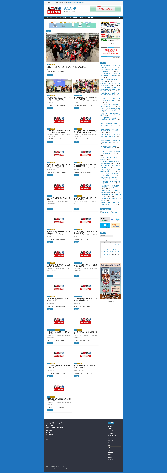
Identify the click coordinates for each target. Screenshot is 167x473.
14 (113, 249)
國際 (92, 17)
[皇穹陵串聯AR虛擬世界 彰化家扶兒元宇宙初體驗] (59, 348)
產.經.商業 (81, 17)
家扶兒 (69, 69)
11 (104, 249)
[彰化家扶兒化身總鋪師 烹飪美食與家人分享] (59, 314)
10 (101, 249)
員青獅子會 (95, 335)
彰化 (49, 64)
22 (116, 251)
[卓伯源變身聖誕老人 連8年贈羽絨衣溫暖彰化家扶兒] (86, 147)
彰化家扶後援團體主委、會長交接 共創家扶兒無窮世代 (85, 366)
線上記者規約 (49, 435)
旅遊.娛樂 (64, 17)
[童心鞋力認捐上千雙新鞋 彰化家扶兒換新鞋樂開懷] (86, 214)
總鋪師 (52, 337)
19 (107, 251)
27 (110, 254)
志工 (77, 270)
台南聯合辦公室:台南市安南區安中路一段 (56, 423)
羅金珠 (54, 169)
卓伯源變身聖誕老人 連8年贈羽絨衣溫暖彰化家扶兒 (85, 165)
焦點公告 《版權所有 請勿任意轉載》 (55, 428)
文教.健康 (69, 17)
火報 (109, 450)
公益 (67, 69)
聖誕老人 (83, 169)
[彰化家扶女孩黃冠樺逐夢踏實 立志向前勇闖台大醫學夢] (59, 247)
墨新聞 (109, 447)
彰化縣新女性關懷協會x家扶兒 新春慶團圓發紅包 (85, 198)
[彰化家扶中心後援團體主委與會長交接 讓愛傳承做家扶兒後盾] (86, 113)
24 (101, 254)
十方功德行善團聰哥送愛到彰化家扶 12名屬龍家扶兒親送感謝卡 (59, 131)
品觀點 (109, 443)
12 (107, 249)
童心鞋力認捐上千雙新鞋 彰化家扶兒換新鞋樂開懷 (85, 232)
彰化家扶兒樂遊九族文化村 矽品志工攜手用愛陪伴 (85, 266)
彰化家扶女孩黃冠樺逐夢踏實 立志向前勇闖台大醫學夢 (58, 266)
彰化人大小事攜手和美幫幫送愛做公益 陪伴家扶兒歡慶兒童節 (67, 67)
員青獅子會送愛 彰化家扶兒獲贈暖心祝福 (85, 333)
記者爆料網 (110, 459)
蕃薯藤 (109, 428)
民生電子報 (110, 452)
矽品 (80, 270)
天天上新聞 (110, 440)
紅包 (80, 203)
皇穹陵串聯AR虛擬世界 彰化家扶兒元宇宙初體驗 (59, 366)
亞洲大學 (67, 201)
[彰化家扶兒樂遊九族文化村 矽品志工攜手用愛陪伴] (86, 247)
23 (118, 251)
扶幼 (80, 136)
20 (110, 251)
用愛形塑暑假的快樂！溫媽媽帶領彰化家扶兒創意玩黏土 (85, 98)
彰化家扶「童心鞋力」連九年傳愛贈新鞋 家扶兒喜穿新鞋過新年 (58, 165)
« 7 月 (110, 260)
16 (118, 249)
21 (113, 251)
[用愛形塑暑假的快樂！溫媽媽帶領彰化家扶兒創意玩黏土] (86, 80)
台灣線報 (110, 457)
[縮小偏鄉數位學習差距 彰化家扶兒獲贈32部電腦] (59, 381)
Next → (96, 416)
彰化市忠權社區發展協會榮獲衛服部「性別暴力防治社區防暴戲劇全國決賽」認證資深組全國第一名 (110, 89)
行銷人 (109, 445)
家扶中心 (94, 134)
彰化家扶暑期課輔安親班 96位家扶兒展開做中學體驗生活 (85, 299)
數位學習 (51, 404)
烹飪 (50, 337)
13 (110, 249)
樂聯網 (109, 455)
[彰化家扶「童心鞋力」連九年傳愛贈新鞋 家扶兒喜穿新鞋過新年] (59, 147)
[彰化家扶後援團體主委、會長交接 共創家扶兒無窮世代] (86, 348)
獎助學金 (51, 102)
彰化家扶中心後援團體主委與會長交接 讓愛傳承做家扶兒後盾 (85, 131)
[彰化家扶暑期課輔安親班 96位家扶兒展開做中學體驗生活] (86, 281)
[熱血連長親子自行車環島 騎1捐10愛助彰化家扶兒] (59, 281)
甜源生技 (50, 303)
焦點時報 (70, 9)
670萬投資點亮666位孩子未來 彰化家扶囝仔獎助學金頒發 (58, 98)
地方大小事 (58, 17)
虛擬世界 (53, 370)
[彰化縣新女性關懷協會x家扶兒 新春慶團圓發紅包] (86, 180)
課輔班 (77, 102)
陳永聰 (56, 136)
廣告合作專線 (49, 425)
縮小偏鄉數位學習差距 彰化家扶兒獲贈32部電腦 (59, 400)
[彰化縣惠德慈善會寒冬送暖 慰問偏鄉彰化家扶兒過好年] (59, 214)
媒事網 (109, 438)
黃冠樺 (55, 270)
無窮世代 (82, 370)
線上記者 (48, 432)
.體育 (85, 17)
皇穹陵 (50, 370)
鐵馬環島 (53, 303)
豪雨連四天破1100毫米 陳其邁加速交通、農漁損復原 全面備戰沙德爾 (76, 3)
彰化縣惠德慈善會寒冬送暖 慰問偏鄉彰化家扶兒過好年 (58, 232)
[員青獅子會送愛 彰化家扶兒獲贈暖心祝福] (86, 314)
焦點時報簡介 (49, 430)
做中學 (94, 302)
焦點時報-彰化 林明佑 (61, 69)
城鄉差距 (67, 402)
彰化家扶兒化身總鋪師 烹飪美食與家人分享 (58, 333)
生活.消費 (75, 17)
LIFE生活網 (110, 433)
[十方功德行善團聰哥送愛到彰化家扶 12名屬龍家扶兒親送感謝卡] (59, 113)
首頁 (47, 440)
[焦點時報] (47, 18)
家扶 (94, 201)
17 (101, 251)
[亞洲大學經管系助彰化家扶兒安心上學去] (59, 180)
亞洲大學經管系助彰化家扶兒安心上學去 (58, 198)
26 (107, 254)
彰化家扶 (53, 136)
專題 (89, 17)
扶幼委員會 (78, 370)
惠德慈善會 (51, 236)
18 (104, 251)
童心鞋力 (51, 169)
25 (104, 254)
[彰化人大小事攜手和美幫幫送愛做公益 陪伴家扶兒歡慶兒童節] (72, 34)
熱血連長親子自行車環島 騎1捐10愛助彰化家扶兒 (58, 299)
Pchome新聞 (111, 431)
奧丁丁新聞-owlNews (113, 435)
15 (116, 249)
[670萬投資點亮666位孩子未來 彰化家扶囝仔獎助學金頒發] (59, 80)
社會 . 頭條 (52, 17)
